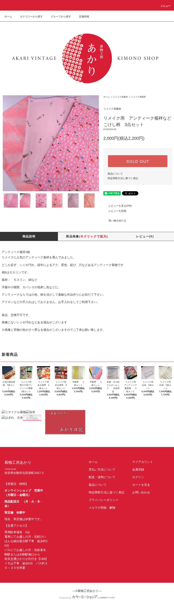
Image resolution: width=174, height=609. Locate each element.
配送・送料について (102, 477)
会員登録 (138, 469)
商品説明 (29, 236)
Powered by (65, 598)
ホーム (8, 16)
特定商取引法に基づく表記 (123, 178)
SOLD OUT (137, 161)
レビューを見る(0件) (120, 205)
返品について (115, 173)
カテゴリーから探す (31, 16)
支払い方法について (102, 469)
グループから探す (61, 16)
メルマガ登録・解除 (102, 507)
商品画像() (87, 236)
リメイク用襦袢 (138, 97)
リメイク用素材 (120, 97)
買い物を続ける (117, 220)
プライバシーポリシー (103, 500)
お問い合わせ (141, 492)
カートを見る (141, 484)
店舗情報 (84, 16)
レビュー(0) (145, 236)
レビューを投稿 (117, 210)
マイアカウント (142, 462)
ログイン (138, 477)
